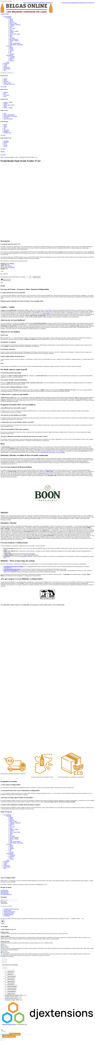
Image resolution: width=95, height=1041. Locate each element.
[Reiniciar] (3, 968)
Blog (5, 70)
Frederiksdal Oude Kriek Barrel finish (13, 566)
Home (2, 157)
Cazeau (5, 146)
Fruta (11, 27)
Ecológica (12, 25)
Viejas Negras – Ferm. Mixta (16, 44)
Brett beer (12, 21)
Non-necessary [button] (4, 951)
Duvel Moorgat (15, 639)
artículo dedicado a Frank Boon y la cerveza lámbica (52, 452)
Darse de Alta (4, 903)
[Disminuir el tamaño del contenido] (23, 995)
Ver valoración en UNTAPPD (8, 267)
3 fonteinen (6, 141)
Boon (7, 263)
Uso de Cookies (7, 910)
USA (11, 51)
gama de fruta (42, 472)
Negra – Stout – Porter (15, 34)
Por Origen (9, 46)
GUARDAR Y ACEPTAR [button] (7, 956)
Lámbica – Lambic (14, 31)
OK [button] (83, 918)
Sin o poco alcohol (14, 39)
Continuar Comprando (9, 1036)
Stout (44, 548)
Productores (6, 63)
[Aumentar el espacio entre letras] (22, 1000)
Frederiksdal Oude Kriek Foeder (12, 569)
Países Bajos (6, 130)
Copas (5, 66)
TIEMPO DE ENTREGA (24, 2)
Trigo (11, 42)
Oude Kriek (30, 566)
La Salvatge (9, 709)
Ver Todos (3, 135)
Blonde (11, 20)
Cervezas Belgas (7, 16)
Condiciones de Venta (9, 913)
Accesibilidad (7, 915)
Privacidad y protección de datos (11, 909)
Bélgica (11, 47)
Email (2, 900)
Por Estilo (9, 17)
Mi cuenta (6, 14)
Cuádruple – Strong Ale (15, 24)
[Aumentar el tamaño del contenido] (26, 995)
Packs (8, 62)
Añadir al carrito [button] (81, 644)
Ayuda (2, 14)
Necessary (4, 945)
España (11, 48)
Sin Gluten (12, 38)
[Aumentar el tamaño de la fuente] (21, 997)
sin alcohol (23, 556)
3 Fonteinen (12, 56)
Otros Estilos (4, 86)
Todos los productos (9, 157)
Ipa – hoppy (12, 28)
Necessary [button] (3, 944)
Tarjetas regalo (7, 68)
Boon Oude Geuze (49, 470)
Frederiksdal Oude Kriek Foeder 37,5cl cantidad (14, 277)
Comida (5, 64)
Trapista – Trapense (14, 40)
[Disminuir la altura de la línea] (18, 998)
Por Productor (10, 55)
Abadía (11, 19)
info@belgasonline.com (6, 894)
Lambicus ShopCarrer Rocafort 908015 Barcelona (5, 892)
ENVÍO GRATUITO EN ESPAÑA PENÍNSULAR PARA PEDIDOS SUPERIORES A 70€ (65, 2)
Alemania (12, 50)
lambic (84, 574)
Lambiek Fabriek (11, 674)
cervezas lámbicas (46, 313)
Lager (11, 29)
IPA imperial (32, 553)
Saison (11, 35)
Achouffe (8, 639)
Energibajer (7, 556)
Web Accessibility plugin (8, 1024)
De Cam (5, 145)
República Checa (8, 132)
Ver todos (12, 54)
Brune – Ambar (13, 23)
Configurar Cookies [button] (75, 918)
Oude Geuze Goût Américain (11, 570)
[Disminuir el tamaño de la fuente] (19, 997)
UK (10, 52)
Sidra (11, 36)
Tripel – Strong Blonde (15, 43)
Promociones (7, 67)
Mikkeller (12, 263)
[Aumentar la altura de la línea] (20, 998)
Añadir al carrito (36, 277)
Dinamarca (6, 131)
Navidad (12, 32)
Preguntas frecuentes (8, 914)
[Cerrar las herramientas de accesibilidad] (6, 968)
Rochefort (12, 58)
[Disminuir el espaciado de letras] (20, 1000)
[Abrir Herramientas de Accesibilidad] (4, 961)
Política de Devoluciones (9, 911)
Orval (11, 59)
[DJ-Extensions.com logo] (47, 1023)
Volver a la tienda (15, 1034)
